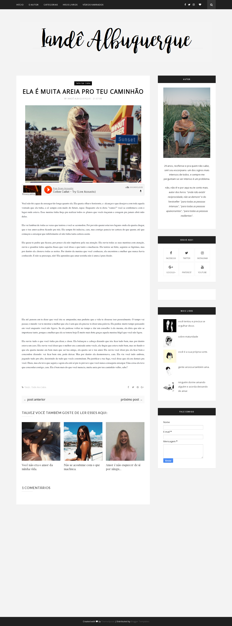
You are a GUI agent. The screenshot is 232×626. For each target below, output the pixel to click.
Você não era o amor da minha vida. (37, 467)
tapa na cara (83, 83)
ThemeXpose (107, 621)
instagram (202, 258)
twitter (186, 258)
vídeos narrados (93, 4)
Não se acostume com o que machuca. (82, 467)
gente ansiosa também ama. (194, 367)
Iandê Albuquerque (79, 98)
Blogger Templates (140, 621)
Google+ (170, 272)
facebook (171, 258)
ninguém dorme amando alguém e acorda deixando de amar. (193, 387)
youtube (202, 272)
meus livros (70, 4)
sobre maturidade (188, 336)
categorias (51, 4)
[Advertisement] (83, 287)
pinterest (186, 272)
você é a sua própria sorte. (193, 351)
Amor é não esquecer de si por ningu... (123, 467)
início (20, 4)
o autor (34, 4)
